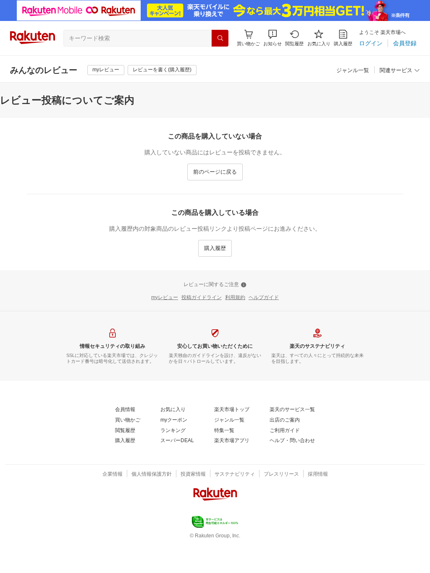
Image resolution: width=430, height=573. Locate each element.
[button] (272, 38)
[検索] (220, 38)
